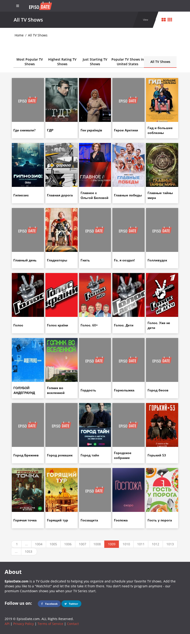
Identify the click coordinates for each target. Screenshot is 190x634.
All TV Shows (38, 35)
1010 (126, 544)
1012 (155, 544)
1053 (28, 551)
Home (19, 35)
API (7, 623)
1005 (53, 544)
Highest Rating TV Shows (62, 61)
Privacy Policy (23, 623)
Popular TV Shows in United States (127, 61)
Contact (73, 623)
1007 (82, 544)
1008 (97, 544)
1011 (141, 544)
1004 (38, 544)
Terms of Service (50, 623)
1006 (68, 544)
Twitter (73, 603)
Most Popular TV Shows (29, 61)
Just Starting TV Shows (95, 61)
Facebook (51, 603)
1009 (111, 544)
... (26, 544)
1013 (170, 544)
